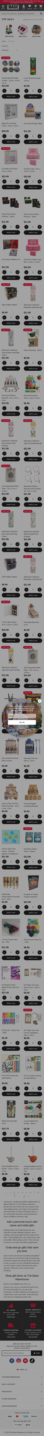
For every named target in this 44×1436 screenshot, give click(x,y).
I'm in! (22, 722)
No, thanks (22, 728)
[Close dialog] (40, 701)
